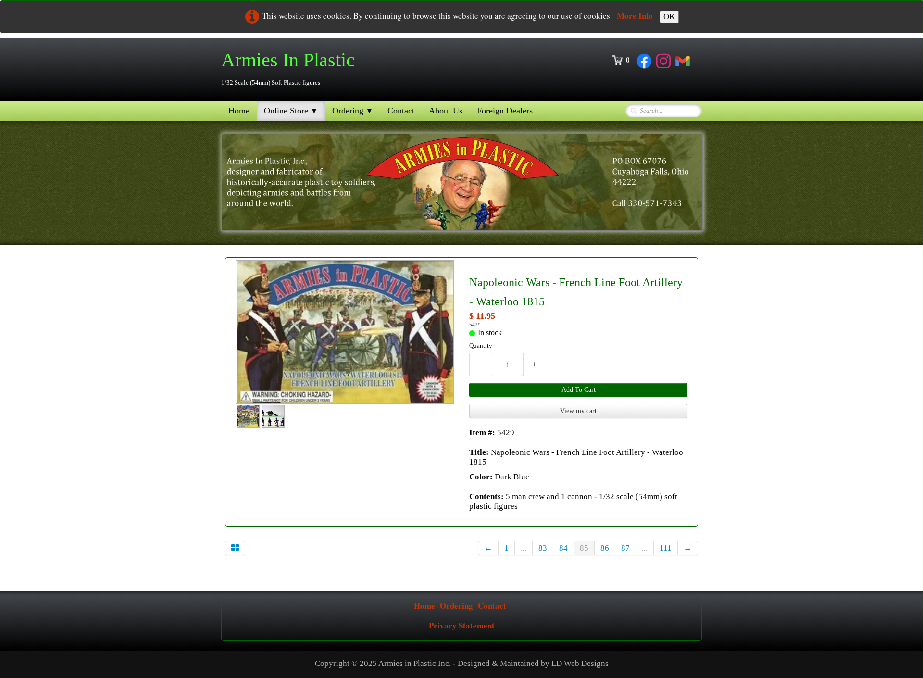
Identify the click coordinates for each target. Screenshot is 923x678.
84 (563, 547)
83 (542, 547)
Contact (400, 110)
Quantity (480, 345)
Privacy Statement (462, 625)
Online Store (291, 110)
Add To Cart (578, 389)
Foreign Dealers (505, 110)
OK (669, 16)
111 (666, 547)
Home (238, 110)
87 (625, 547)
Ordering (352, 110)
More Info (635, 16)
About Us (445, 110)
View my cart (578, 410)
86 (604, 547)
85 (584, 547)
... (523, 547)
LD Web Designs (580, 663)
